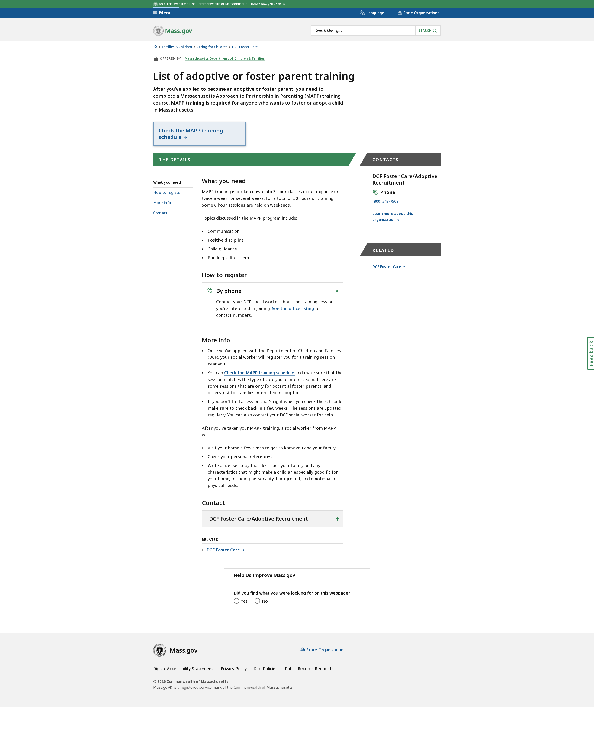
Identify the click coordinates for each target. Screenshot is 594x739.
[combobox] (376, 30)
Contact (160, 212)
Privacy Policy (234, 668)
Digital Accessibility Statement (183, 668)
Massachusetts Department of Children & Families (225, 58)
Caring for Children (212, 47)
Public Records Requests (309, 668)
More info (162, 202)
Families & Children (177, 47)
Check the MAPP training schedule (259, 372)
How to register (167, 192)
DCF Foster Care (245, 47)
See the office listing (293, 308)
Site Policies (266, 668)
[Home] (155, 47)
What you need (167, 182)
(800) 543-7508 (385, 201)
